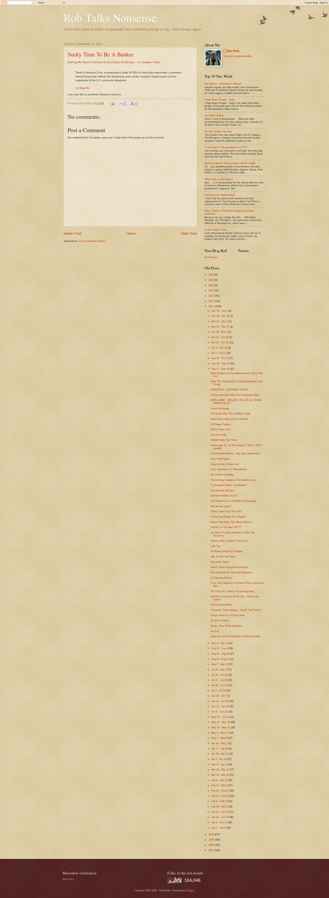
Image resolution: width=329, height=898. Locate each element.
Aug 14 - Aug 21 (220, 659)
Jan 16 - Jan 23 (220, 817)
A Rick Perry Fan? (221, 429)
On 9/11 (215, 631)
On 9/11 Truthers (220, 620)
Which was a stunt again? (218, 179)
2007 (211, 850)
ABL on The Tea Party (223, 556)
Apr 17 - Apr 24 (220, 748)
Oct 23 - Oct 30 (220, 337)
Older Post (189, 233)
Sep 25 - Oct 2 (219, 358)
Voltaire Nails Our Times (224, 440)
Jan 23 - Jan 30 (220, 811)
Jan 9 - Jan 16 (219, 822)
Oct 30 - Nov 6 (219, 331)
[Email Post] (112, 103)
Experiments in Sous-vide (225, 464)
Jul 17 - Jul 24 (219, 680)
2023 (211, 280)
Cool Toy (215, 546)
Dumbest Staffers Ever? (224, 495)
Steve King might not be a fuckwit (229, 419)
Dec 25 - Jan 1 (219, 310)
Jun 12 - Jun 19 (220, 706)
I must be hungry (220, 408)
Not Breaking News (221, 604)
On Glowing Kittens (221, 577)
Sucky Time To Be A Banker (100, 54)
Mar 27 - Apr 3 (219, 764)
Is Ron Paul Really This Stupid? (228, 516)
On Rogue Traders (221, 424)
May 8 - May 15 (220, 732)
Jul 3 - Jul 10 (218, 690)
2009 (211, 839)
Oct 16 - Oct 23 (220, 342)
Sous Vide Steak (220, 458)
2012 (211, 301)
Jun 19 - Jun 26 (220, 701)
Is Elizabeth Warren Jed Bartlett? (229, 485)
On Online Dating (213, 115)
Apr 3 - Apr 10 (219, 759)
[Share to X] (129, 104)
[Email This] (121, 104)
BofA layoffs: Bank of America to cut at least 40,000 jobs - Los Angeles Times (114, 62)
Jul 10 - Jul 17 (219, 685)
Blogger (190, 890)
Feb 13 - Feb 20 (220, 796)
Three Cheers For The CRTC (226, 511)
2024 (211, 274)
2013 (211, 295)
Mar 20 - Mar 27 (220, 769)
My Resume (211, 257)
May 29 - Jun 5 (220, 717)
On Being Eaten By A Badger (227, 551)
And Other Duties (220, 562)
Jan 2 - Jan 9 (219, 827)
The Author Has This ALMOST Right (231, 413)
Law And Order (219, 434)
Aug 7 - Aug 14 (219, 664)
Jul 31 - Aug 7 (219, 669)
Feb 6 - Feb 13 (219, 801)
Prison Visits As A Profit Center (228, 615)
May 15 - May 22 (221, 727)
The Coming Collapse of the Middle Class (233, 480)
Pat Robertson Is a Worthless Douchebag (233, 501)
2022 (211, 285)
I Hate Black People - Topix (219, 99)
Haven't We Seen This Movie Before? (231, 522)
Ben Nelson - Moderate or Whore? (223, 83)
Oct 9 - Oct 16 (219, 347)
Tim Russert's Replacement (219, 195)
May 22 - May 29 (221, 722)
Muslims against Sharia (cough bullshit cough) (229, 163)
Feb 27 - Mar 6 (219, 785)
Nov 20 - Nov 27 (220, 326)
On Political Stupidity (222, 474)
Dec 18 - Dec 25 (220, 316)
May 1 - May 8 (219, 738)
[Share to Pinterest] (136, 104)
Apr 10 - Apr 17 (220, 753)
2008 (211, 844)
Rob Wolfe (233, 51)
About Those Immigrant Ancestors (229, 567)
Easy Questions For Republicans (229, 469)
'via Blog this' (82, 88)
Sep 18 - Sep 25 (220, 363)
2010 (211, 834)
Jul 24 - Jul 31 (219, 674)
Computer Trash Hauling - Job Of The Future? (236, 610)
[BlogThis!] (125, 104)
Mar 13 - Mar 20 (220, 775)
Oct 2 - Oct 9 (219, 353)
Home (131, 233)
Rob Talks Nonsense (110, 17)
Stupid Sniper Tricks (215, 229)
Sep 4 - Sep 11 (219, 643)
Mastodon (68, 879)
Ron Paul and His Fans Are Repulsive (231, 572)
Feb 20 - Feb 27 (220, 790)
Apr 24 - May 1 (219, 743)
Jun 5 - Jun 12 (219, 711)
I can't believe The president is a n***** (225, 147)
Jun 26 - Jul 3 (219, 695)
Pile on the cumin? (221, 506)
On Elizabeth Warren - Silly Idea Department (235, 453)
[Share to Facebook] (132, 104)
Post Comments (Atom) (92, 241)
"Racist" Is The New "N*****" (226, 527)
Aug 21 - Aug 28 (220, 653)
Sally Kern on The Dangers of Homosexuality (235, 636)
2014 (211, 290)
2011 (211, 306)
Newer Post (72, 233)
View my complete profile (237, 56)
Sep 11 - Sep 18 (220, 368)
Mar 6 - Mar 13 (219, 780)
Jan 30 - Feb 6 (219, 806)
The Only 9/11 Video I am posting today (232, 591)
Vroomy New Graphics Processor (229, 540)
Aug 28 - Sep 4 (220, 648)
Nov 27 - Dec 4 (220, 321)
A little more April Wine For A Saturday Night (235, 395)
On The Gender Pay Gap (218, 131)
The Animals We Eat (222, 490)
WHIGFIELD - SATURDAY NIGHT (229, 389)
